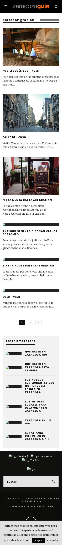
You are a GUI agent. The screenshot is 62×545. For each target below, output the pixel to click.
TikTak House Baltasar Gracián (28, 265)
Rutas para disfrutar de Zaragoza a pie (37, 436)
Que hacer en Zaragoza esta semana (37, 367)
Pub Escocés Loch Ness (21, 70)
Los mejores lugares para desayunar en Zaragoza (36, 406)
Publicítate (33, 501)
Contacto (13, 498)
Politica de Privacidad (42, 498)
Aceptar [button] (38, 540)
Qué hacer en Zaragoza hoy (36, 353)
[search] (53, 481)
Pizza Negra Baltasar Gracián (27, 199)
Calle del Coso (14, 137)
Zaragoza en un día (38, 422)
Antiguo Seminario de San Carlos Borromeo (30, 232)
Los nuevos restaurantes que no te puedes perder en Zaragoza (39, 386)
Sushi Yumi (11, 296)
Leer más (51, 540)
